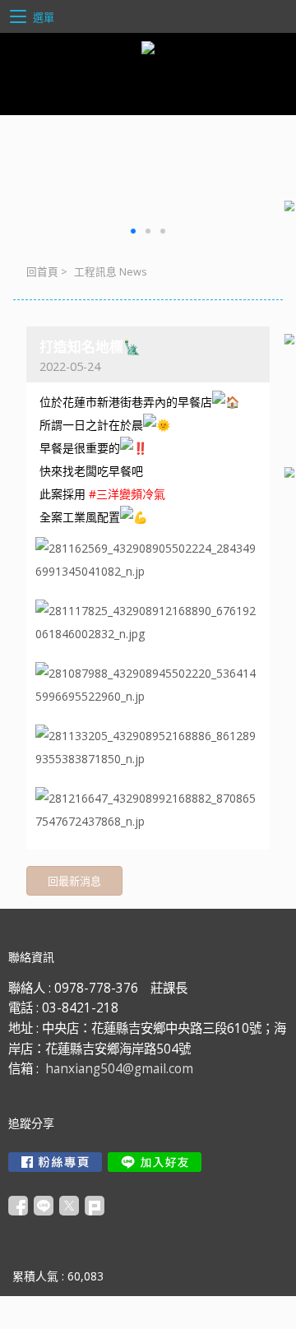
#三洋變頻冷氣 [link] (127, 494)
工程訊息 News (110, 272)
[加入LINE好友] (154, 1162)
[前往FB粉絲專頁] (55, 1162)
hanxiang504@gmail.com (119, 1068)
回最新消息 (74, 880)
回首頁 (42, 272)
